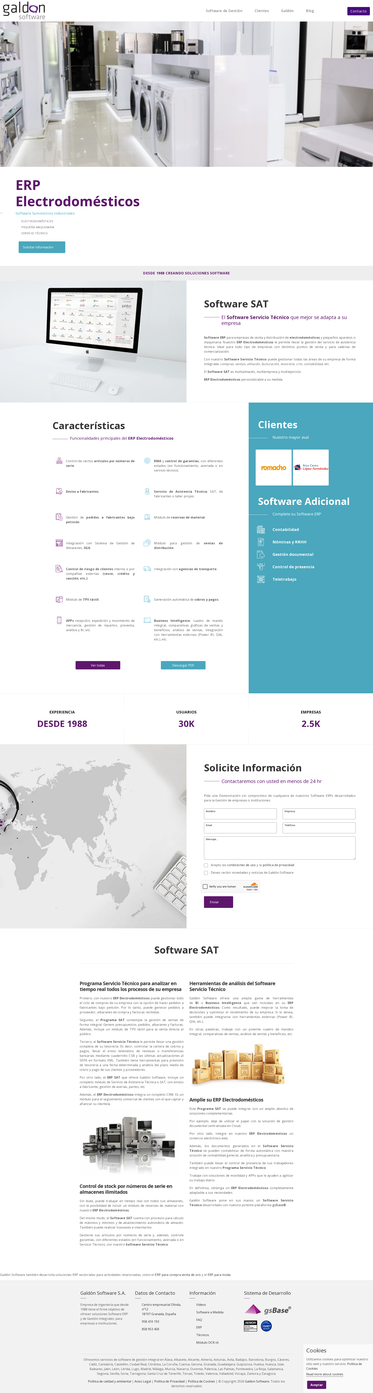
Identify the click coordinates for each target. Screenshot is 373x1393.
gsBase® (279, 1205)
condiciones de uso (241, 865)
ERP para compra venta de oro (178, 1275)
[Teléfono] (339, 10)
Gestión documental (293, 554)
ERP (199, 1327)
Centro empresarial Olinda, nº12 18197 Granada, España (161, 1309)
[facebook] (145, 1339)
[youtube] (158, 1339)
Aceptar (316, 1385)
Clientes (262, 10)
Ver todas (98, 665)
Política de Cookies (201, 1381)
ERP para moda (219, 1275)
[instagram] (165, 1339)
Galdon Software (257, 1381)
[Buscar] (321, 10)
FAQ (199, 1320)
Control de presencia (294, 566)
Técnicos (202, 1335)
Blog (310, 10)
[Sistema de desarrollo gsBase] (268, 1309)
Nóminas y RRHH (290, 542)
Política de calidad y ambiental (109, 1381)
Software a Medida (209, 1312)
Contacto (358, 11)
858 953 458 (150, 1329)
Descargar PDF (183, 665)
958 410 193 (150, 1321)
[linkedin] (151, 1339)
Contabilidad (286, 529)
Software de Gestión (224, 10)
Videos (201, 1305)
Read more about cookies (324, 1374)
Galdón (287, 10)
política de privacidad (278, 865)
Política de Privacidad (169, 1381)
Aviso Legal (142, 1381)
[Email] (330, 10)
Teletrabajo (284, 579)
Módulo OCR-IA (207, 1342)
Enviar (214, 902)
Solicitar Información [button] (38, 247)
